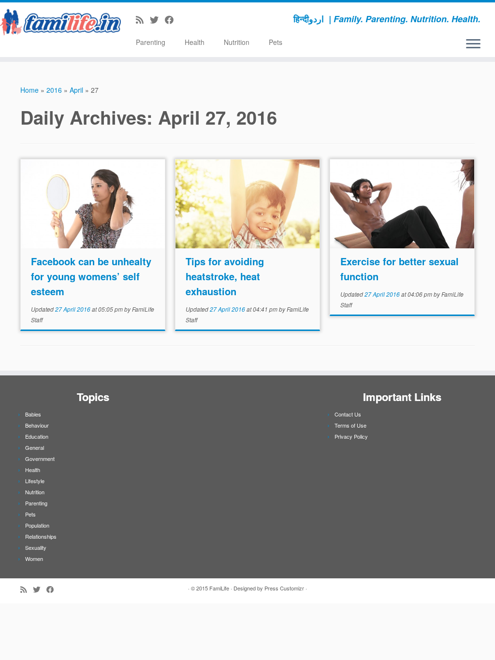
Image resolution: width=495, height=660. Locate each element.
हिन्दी (301, 19)
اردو (316, 19)
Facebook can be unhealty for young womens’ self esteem (91, 276)
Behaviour (37, 425)
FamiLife (219, 588)
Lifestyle (34, 481)
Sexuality (35, 547)
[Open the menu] (473, 44)
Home (29, 90)
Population (37, 525)
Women (34, 558)
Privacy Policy (351, 436)
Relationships (41, 536)
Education (36, 436)
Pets (275, 42)
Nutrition (236, 42)
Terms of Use (350, 425)
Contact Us (348, 414)
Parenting (150, 42)
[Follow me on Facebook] (172, 19)
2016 (54, 90)
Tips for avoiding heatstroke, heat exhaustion (225, 276)
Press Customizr (284, 588)
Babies (33, 414)
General (34, 447)
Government (40, 458)
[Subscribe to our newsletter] (183, 19)
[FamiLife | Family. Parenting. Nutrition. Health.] (58, 22)
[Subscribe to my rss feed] (143, 19)
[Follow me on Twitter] (157, 19)
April (76, 90)
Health (194, 42)
